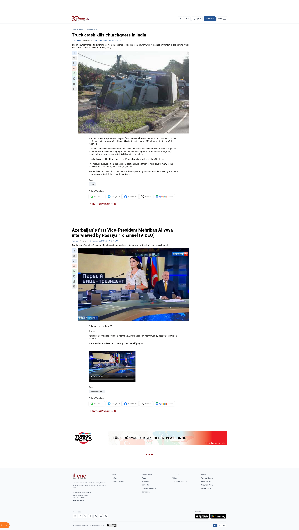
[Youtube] (90, 516)
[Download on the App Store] (202, 516)
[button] (74, 53)
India (92, 184)
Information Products (179, 481)
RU (224, 525)
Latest (114, 478)
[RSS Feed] (106, 516)
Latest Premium (118, 481)
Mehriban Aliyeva (97, 391)
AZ (220, 525)
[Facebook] (80, 516)
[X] (85, 516)
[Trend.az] (80, 18)
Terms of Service (207, 478)
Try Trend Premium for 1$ (104, 204)
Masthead (145, 481)
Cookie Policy (206, 488)
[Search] (180, 18)
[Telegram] (95, 516)
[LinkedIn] (101, 516)
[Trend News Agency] (79, 476)
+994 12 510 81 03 (79, 498)
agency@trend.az (78, 500)
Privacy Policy (206, 481)
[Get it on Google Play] (218, 516)
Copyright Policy (207, 485)
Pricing (174, 478)
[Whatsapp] (75, 516)
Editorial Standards (149, 488)
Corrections (146, 492)
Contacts (145, 485)
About (144, 478)
